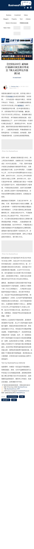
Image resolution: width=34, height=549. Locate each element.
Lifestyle (28, 19)
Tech (21, 19)
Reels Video (7, 28)
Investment (17, 15)
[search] (31, 6)
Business (8, 15)
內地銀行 (11, 96)
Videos (26, 15)
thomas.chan (15, 86)
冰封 (14, 400)
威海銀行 (21, 105)
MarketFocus (20, 392)
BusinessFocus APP (13, 389)
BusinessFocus (22, 387)
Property (14, 19)
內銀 (21, 397)
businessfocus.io (23, 391)
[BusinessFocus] (17, 5)
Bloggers (6, 19)
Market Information (11, 23)
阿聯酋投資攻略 (24, 23)
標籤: (3, 397)
